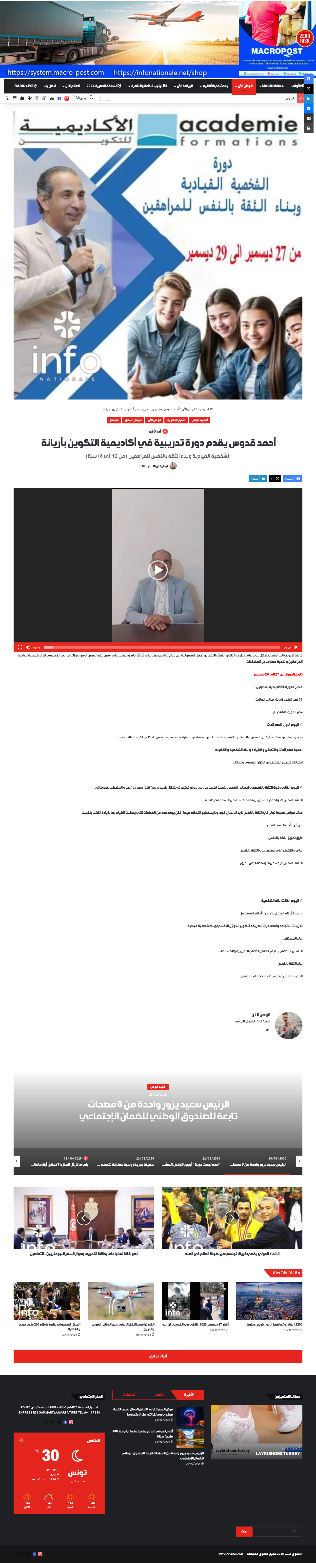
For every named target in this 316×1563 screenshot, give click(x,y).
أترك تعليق (158, 1356)
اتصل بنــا (49, 86)
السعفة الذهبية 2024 (102, 86)
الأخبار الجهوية (176, 420)
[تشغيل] (296, 647)
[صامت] (27, 647)
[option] (158, 1113)
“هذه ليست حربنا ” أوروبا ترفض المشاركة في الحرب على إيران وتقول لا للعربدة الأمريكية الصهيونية (158, 1110)
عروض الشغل (133, 420)
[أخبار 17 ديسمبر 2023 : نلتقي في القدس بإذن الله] (195, 1301)
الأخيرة (188, 1395)
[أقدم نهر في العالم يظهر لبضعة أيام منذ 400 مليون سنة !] (190, 1438)
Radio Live (24, 86)
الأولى (296, 86)
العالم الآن (72, 86)
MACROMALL (273, 86)
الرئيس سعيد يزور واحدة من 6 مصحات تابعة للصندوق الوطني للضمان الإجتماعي (245, 98)
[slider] (162, 647)
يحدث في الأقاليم (215, 86)
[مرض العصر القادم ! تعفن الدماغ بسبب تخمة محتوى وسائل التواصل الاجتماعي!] (190, 1416)
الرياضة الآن (185, 86)
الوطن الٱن (162, 466)
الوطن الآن (245, 86)
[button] (158, 255)
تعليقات (129, 1395)
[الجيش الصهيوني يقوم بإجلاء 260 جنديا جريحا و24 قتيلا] (47, 1301)
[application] (158, 570)
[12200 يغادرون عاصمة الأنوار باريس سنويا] (269, 1301)
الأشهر (159, 1395)
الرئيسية (204, 409)
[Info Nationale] (158, 39)
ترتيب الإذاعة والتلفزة (147, 86)
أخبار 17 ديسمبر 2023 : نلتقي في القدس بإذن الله (195, 1325)
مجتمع (114, 420)
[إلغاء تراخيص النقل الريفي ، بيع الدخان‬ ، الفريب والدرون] (121, 1301)
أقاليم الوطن (200, 420)
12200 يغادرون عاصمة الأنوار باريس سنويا (274, 1325)
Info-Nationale (231, 1554)
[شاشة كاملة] (20, 647)
